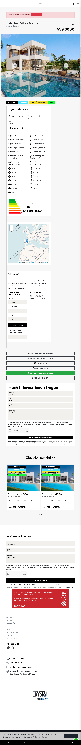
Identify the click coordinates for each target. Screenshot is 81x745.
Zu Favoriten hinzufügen (41, 358)
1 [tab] (39, 514)
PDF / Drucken (41, 368)
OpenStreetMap (32, 262)
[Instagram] (12, 648)
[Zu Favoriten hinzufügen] (38, 466)
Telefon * (12, 404)
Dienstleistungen (12, 632)
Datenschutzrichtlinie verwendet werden (23, 424)
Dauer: (11, 315)
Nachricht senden (40, 580)
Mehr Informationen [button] (40, 737)
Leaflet (20, 262)
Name (8, 543)
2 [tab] (41, 514)
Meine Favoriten (11, 639)
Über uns (9, 620)
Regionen (9, 626)
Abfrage (9, 555)
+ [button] (11, 226)
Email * (11, 398)
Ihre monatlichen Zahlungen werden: (15, 332)
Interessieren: (13, 307)
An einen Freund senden (41, 353)
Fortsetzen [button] (71, 736)
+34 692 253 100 (16, 662)
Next (66, 65)
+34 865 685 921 (16, 658)
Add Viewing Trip (41, 378)
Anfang (9, 617)
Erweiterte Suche (36, 15)
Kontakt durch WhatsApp (41, 373)
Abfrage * (12, 410)
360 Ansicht (41, 363)
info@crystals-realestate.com (21, 667)
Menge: (11, 298)
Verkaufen (10, 629)
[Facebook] (8, 648)
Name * (11, 392)
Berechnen (18, 325)
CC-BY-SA (45, 262)
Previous (14, 65)
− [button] (11, 229)
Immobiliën (10, 623)
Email (8, 549)
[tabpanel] (57, 487)
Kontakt (9, 635)
